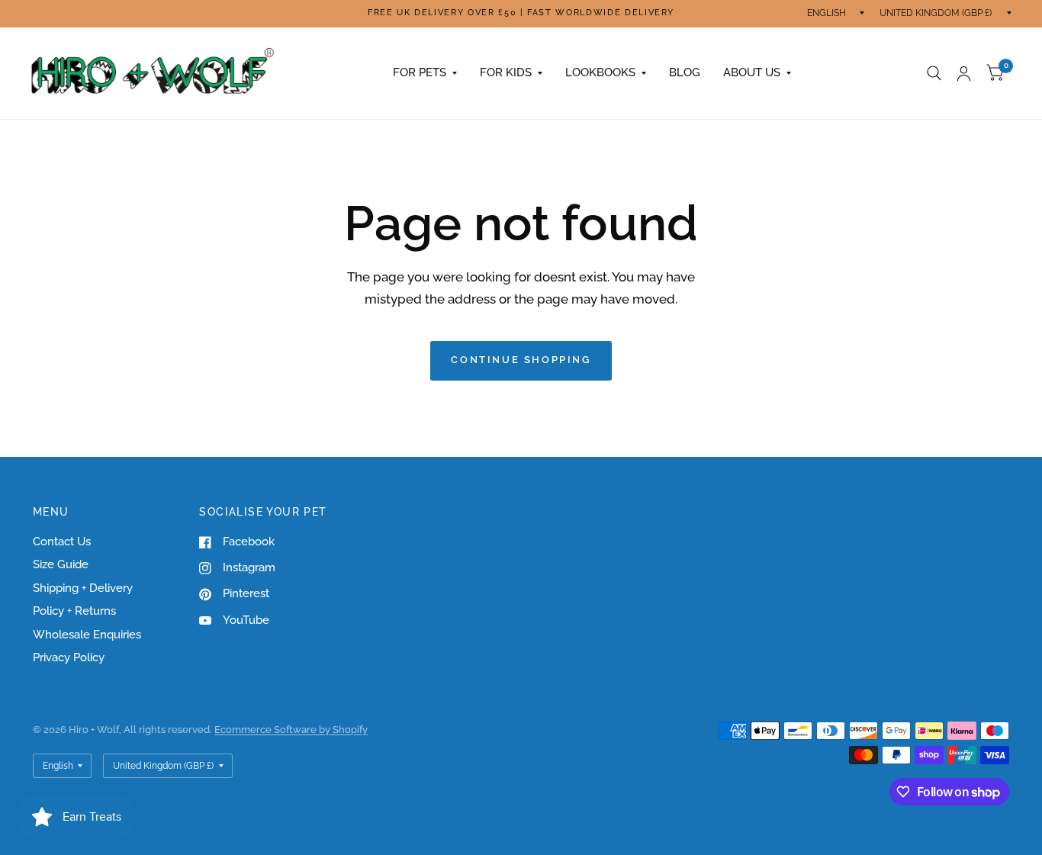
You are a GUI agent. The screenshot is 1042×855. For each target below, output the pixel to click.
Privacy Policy (69, 657)
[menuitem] (424, 73)
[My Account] (964, 73)
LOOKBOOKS (600, 72)
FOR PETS (419, 72)
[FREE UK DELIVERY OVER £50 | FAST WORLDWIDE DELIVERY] (521, 13)
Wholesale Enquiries (87, 634)
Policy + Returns (74, 611)
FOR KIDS (506, 72)
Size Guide (60, 564)
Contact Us (62, 541)
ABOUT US (751, 72)
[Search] (934, 73)
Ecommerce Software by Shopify (291, 729)
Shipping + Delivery (83, 588)
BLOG (684, 72)
